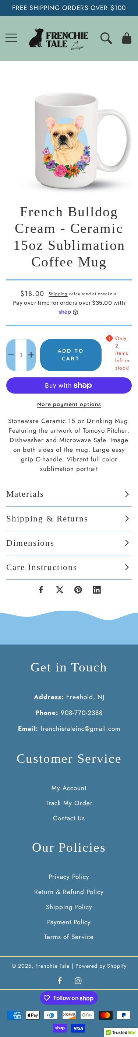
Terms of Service (69, 936)
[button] (11, 38)
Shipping (58, 294)
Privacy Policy (69, 876)
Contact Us (69, 818)
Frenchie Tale (52, 966)
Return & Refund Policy (69, 891)
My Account (69, 787)
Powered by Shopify (101, 966)
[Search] (106, 38)
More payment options (69, 404)
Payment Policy (69, 922)
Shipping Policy (69, 906)
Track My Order (69, 803)
